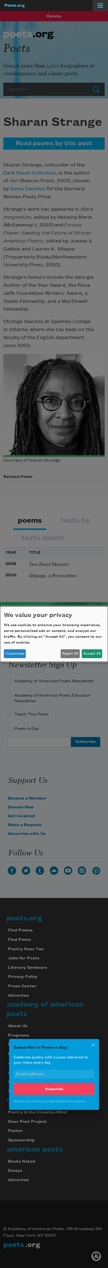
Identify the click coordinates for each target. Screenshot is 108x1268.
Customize (15, 653)
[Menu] (100, 5)
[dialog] (54, 634)
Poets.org (14, 5)
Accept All (92, 653)
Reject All (70, 653)
